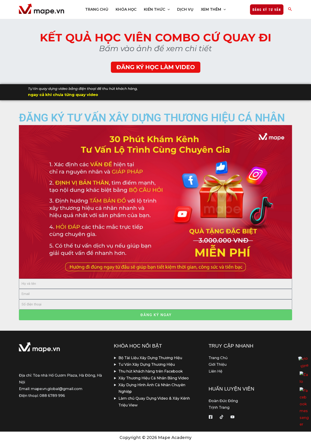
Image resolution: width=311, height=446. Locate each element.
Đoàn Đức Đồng (223, 401)
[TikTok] (221, 417)
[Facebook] (211, 417)
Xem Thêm (211, 9)
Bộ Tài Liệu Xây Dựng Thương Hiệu (150, 358)
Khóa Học (126, 9)
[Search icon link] (290, 10)
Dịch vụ (185, 9)
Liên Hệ (215, 371)
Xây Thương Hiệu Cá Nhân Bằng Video (153, 378)
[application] (167, 9)
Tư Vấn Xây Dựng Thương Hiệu (146, 364)
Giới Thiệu (218, 364)
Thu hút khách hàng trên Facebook (150, 371)
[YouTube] (232, 417)
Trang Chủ (96, 9)
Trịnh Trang (219, 407)
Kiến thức (154, 9)
